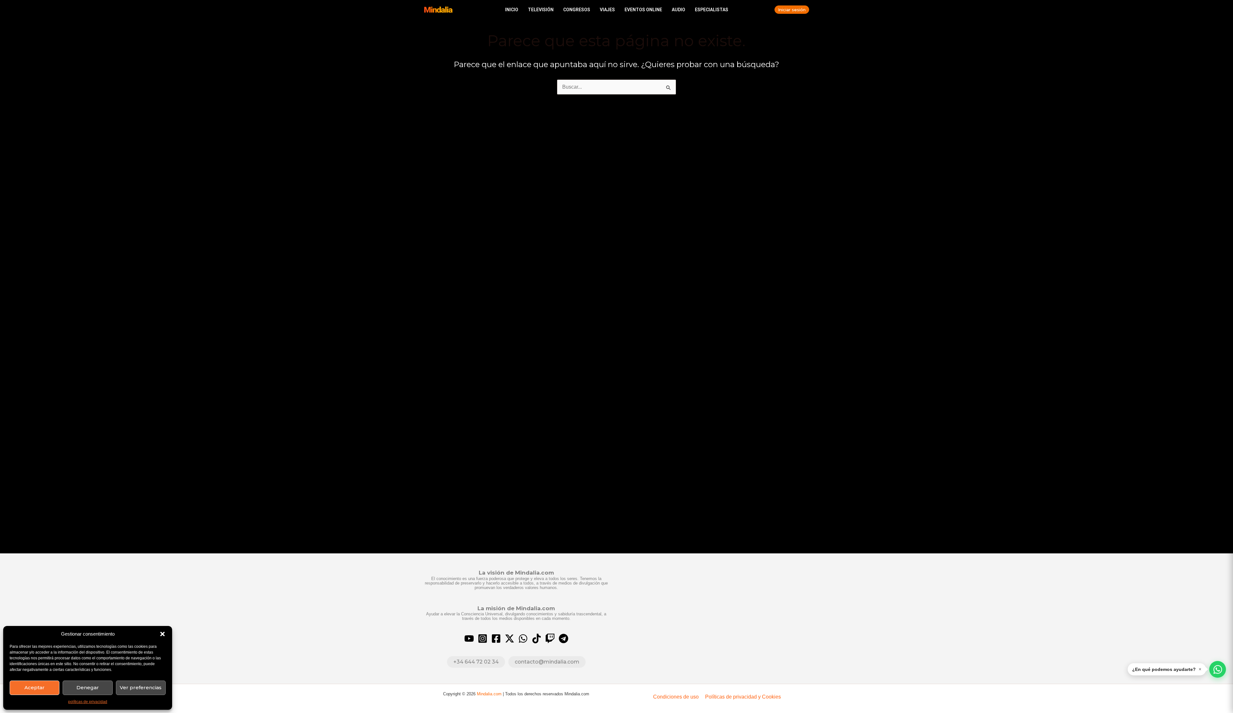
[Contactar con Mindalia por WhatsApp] (1217, 669)
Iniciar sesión (792, 9)
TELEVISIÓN (541, 9)
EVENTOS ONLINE (643, 9)
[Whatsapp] (523, 638)
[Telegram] (563, 638)
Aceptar (34, 687)
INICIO (511, 9)
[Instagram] (482, 638)
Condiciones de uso (676, 697)
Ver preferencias (141, 687)
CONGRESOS (576, 9)
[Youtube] (469, 638)
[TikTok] (536, 638)
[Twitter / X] (509, 638)
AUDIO (678, 9)
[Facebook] (496, 638)
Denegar (87, 687)
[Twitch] (550, 638)
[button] (162, 634)
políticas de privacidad (87, 702)
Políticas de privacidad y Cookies (743, 697)
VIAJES (607, 9)
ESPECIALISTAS (711, 9)
